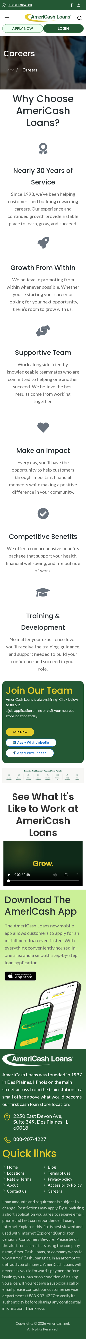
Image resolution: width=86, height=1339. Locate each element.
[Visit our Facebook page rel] (72, 5)
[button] (6, 18)
